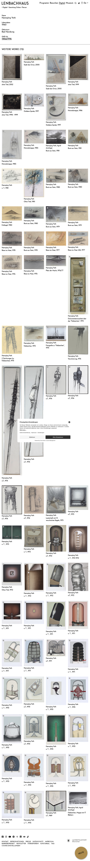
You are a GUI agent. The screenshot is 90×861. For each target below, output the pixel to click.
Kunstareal (45, 843)
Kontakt (5, 841)
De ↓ (86, 3)
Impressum (49, 841)
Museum (69, 3)
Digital (5, 7)
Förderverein (33, 843)
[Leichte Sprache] (82, 3)
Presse (28, 841)
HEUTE (81, 853)
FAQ (52, 843)
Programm (44, 3)
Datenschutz (38, 841)
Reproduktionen (17, 841)
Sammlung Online (15, 7)
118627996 (7, 38)
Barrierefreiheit (8, 843)
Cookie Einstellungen (11, 845)
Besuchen (54, 3)
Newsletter (21, 843)
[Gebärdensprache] (79, 3)
